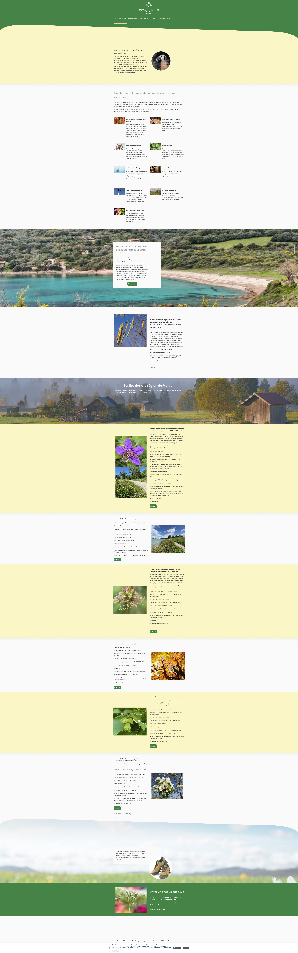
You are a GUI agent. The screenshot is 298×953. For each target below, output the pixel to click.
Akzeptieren (177, 948)
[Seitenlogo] (149, 8)
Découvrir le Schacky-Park (122, 813)
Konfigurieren (115, 951)
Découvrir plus (132, 284)
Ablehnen (186, 948)
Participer (153, 506)
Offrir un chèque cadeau (157, 909)
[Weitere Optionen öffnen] (129, 22)
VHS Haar (153, 367)
